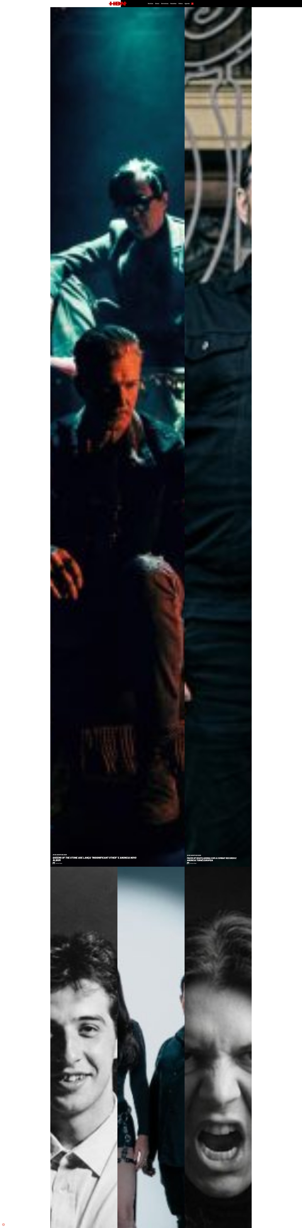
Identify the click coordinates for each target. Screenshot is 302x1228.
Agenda (187, 3)
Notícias (150, 3)
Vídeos (180, 3)
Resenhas (173, 3)
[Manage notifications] (3, 1224)
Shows (157, 3)
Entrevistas (164, 3)
